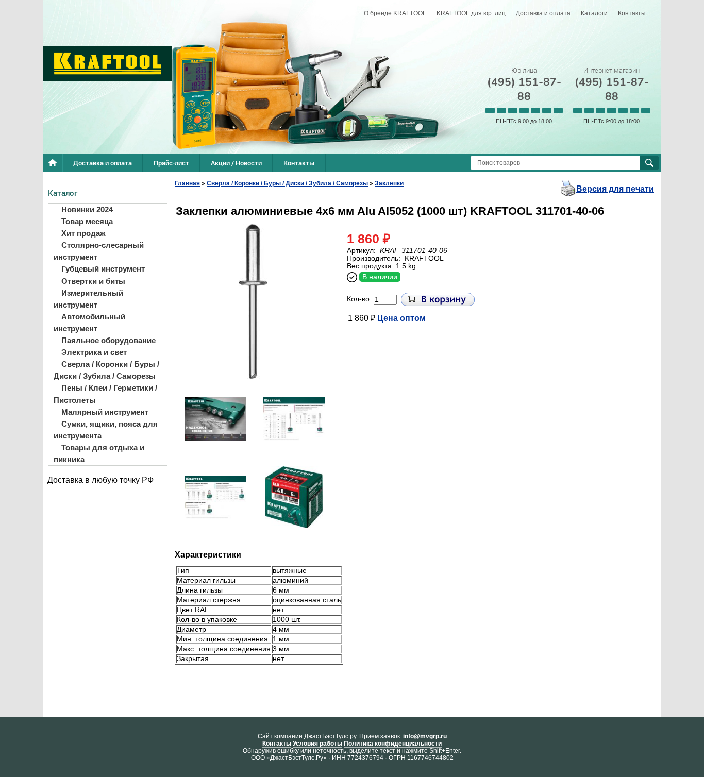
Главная (187, 183)
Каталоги (594, 13)
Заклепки (389, 183)
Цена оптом (401, 318)
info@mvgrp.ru (425, 736)
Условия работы (317, 743)
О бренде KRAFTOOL (395, 13)
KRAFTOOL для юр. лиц (471, 13)
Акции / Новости (236, 162)
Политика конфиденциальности (393, 743)
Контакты (632, 13)
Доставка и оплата (543, 13)
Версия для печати (615, 188)
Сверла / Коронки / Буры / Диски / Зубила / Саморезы (287, 183)
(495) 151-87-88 (524, 89)
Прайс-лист (171, 162)
